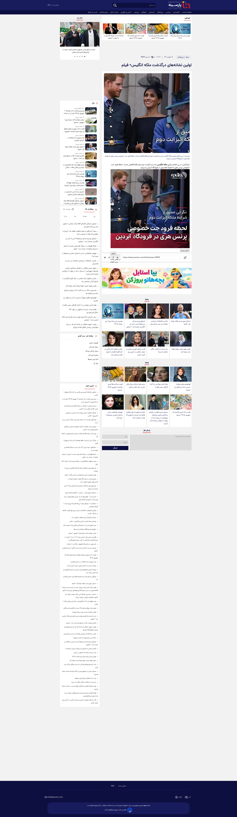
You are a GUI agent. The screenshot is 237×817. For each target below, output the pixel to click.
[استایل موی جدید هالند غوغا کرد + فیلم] (181, 311)
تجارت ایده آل (93, 355)
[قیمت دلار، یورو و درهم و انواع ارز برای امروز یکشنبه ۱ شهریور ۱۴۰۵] (91, 129)
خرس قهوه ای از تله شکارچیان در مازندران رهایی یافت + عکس (73, 166)
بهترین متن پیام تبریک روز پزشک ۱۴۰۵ (180, 37)
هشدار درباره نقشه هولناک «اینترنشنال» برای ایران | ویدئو (74, 184)
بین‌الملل (160, 12)
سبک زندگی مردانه (91, 351)
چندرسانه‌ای (104, 12)
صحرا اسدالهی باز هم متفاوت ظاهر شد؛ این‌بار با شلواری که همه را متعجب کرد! (135, 415)
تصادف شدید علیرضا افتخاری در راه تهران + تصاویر (113, 37)
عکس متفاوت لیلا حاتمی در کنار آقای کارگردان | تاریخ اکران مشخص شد (113, 352)
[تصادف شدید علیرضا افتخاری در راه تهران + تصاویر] (113, 28)
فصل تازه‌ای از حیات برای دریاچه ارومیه (84, 612)
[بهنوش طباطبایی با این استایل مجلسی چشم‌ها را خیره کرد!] (113, 402)
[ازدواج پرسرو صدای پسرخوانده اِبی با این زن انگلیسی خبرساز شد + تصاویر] (135, 311)
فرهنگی (144, 12)
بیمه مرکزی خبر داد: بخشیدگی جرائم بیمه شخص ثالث (79, 525)
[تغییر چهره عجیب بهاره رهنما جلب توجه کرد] (181, 339)
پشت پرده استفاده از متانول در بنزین (85, 653)
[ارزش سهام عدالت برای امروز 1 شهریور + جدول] (91, 120)
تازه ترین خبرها (93, 359)
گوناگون (187, 18)
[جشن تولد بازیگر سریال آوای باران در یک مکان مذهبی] (135, 374)
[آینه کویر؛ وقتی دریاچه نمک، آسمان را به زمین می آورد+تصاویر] (79, 34)
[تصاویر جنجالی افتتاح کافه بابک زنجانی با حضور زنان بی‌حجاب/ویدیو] (91, 201)
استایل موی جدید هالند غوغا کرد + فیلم (180, 322)
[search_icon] (115, 6)
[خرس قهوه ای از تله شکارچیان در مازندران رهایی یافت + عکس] (91, 165)
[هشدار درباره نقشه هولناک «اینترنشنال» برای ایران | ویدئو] (91, 183)
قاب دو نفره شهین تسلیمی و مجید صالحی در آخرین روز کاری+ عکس (135, 352)
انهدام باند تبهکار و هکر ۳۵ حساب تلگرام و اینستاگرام (80, 608)
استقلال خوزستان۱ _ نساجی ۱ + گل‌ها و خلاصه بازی (80, 493)
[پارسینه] (178, 5)
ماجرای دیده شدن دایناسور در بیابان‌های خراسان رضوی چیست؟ (74, 193)
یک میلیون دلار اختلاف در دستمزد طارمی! (75, 139)
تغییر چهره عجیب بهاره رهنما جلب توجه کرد (181, 350)
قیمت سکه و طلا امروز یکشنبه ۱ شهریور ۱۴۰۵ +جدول (158, 37)
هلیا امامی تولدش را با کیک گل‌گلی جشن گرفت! (159, 385)
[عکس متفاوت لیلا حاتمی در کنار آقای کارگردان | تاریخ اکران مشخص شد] (113, 339)
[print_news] (117, 257)
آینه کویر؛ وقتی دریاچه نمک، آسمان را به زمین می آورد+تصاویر (79, 51)
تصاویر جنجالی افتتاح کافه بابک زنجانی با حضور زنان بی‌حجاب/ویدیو (73, 202)
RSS (49, 5)
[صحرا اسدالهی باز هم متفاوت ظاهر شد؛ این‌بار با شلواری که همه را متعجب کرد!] (135, 402)
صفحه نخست (187, 12)
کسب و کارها (93, 12)
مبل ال (95, 363)
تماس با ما (55, 5)
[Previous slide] (63, 34)
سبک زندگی (114, 12)
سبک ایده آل (93, 347)
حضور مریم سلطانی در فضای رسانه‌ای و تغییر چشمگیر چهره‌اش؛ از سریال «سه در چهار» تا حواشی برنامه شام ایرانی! (158, 418)
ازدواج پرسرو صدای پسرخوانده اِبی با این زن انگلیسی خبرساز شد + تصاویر (135, 324)
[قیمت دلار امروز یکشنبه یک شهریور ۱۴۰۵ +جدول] (135, 28)
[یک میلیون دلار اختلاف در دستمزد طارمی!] (91, 138)
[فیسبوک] (113, 257)
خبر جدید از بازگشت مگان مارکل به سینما (159, 350)
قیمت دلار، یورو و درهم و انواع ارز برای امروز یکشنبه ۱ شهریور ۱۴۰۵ (74, 130)
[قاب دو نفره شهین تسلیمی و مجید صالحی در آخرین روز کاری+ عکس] (135, 339)
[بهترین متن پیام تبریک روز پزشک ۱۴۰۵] (180, 28)
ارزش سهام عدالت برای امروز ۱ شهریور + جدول (74, 121)
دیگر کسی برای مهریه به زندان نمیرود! (84, 638)
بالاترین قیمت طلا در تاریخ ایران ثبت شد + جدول (73, 157)
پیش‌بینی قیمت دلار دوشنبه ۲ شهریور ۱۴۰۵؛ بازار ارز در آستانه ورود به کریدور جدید (73, 112)
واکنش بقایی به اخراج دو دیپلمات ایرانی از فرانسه (80, 649)
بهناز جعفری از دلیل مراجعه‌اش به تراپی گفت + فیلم (80, 475)
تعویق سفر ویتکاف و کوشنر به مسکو (85, 529)
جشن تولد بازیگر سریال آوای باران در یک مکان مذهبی (135, 385)
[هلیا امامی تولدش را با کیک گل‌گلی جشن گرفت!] (158, 374)
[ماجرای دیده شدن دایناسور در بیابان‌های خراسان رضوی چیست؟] (91, 192)
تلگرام (180, 797)
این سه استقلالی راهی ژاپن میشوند (85, 678)
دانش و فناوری (126, 12)
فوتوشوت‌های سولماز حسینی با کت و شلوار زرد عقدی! (182, 387)
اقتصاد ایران (93, 343)
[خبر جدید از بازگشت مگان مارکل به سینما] (158, 339)
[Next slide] (97, 34)
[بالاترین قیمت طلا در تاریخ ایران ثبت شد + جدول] (91, 156)
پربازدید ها (89, 209)
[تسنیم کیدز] (147, 279)
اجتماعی (152, 12)
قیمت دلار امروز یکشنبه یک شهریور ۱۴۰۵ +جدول (135, 37)
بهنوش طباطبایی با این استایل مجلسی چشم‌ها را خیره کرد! (114, 415)
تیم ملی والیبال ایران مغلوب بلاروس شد (83, 517)
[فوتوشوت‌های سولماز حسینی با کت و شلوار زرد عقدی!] (181, 374)
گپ (189, 797)
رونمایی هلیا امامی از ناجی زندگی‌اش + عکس (82, 521)
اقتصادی (176, 12)
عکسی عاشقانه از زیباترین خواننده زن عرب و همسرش (159, 322)
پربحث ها (66, 209)
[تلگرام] (109, 257)
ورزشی (136, 12)
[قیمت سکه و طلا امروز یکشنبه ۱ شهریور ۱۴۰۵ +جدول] (157, 28)
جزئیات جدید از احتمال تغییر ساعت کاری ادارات (81, 566)
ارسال (115, 448)
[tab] (84, 56)
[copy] (185, 257)
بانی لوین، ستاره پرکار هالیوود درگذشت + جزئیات (81, 544)
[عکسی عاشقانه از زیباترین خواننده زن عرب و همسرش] (158, 311)
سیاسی (168, 12)
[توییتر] (104, 257)
